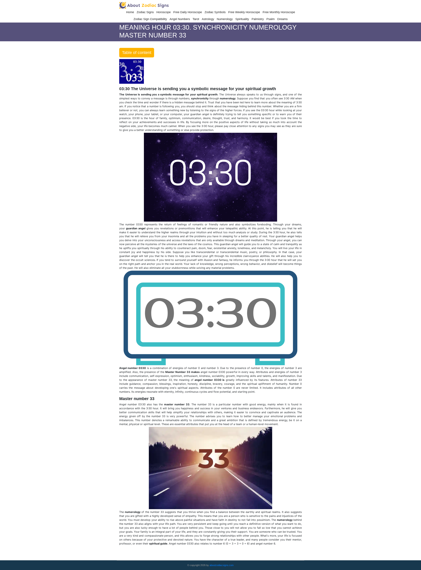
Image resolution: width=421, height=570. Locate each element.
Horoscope (163, 12)
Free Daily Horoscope (187, 12)
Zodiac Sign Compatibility (150, 19)
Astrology (208, 19)
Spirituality (242, 19)
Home (130, 12)
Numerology (225, 19)
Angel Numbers (180, 19)
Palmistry (258, 19)
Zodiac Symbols (215, 12)
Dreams (282, 19)
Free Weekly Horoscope (244, 12)
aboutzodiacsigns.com (222, 565)
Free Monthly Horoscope (279, 12)
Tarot (196, 19)
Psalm (270, 19)
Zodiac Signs (145, 12)
